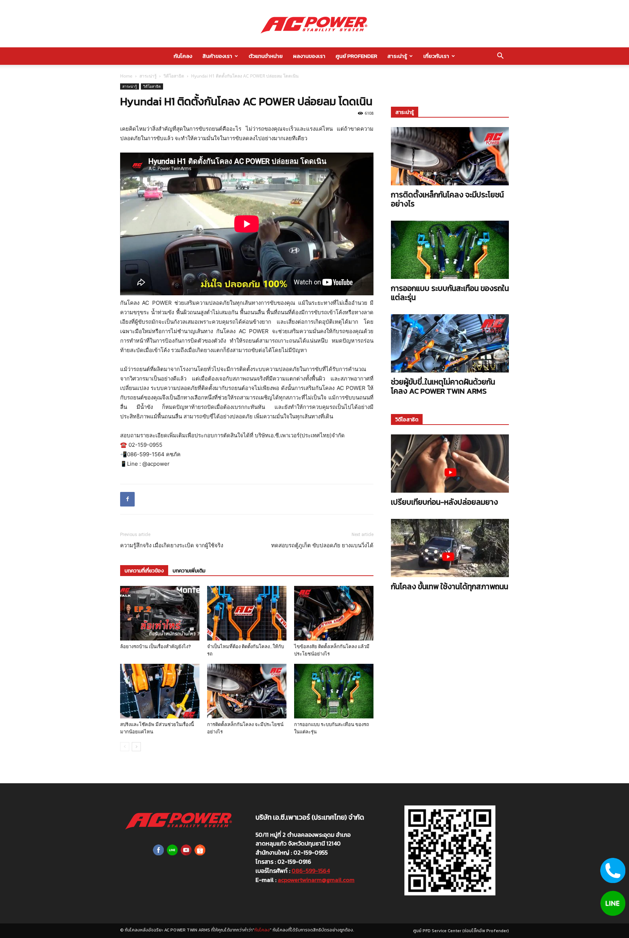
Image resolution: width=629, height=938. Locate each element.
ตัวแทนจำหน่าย (266, 56)
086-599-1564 (311, 870)
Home (126, 76)
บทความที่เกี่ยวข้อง (144, 571)
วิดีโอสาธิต (173, 76)
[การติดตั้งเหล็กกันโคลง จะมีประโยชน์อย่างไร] (246, 691)
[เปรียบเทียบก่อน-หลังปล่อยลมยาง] (450, 463)
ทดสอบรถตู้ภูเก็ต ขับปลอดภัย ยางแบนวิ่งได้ (322, 545)
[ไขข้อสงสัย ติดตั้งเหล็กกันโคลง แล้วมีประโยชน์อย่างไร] (333, 613)
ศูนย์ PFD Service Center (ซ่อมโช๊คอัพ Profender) (461, 930)
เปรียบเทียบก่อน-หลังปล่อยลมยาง (444, 502)
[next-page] (136, 746)
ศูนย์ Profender (356, 56)
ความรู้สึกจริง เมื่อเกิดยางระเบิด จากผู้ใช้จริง (171, 545)
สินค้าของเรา (217, 56)
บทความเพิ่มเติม (189, 571)
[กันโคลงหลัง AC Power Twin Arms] (314, 24)
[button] (500, 56)
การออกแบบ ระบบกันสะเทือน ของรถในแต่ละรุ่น (450, 293)
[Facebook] (127, 499)
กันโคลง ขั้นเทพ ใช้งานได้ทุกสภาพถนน (449, 586)
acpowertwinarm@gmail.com (316, 879)
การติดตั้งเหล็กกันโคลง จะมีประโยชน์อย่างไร (447, 199)
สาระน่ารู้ (397, 56)
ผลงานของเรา (309, 56)
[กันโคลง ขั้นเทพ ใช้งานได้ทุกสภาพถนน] (450, 548)
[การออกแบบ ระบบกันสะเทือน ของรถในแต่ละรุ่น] (333, 691)
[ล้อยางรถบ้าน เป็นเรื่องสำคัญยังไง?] (159, 613)
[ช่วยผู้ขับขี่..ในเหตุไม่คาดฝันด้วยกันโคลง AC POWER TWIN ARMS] (450, 343)
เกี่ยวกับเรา (436, 56)
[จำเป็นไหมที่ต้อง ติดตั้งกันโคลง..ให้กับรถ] (246, 613)
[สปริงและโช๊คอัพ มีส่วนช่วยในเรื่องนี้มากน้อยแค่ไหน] (159, 691)
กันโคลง (183, 56)
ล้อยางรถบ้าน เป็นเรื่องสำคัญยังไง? (155, 646)
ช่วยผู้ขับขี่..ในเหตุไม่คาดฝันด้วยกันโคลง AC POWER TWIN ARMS (443, 386)
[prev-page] (124, 746)
